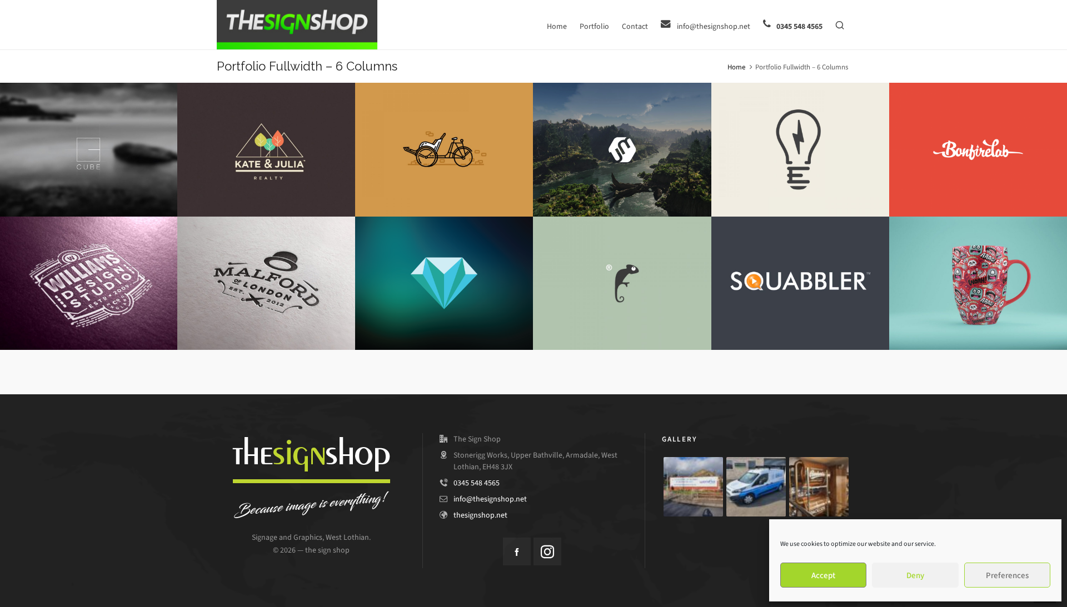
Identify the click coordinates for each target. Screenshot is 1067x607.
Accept (823, 575)
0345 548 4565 (476, 483)
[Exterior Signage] (693, 486)
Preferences (1007, 575)
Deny (915, 575)
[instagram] (547, 551)
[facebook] (517, 551)
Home (736, 67)
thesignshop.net (480, 515)
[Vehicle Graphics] (756, 486)
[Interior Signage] (819, 486)
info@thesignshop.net (490, 499)
